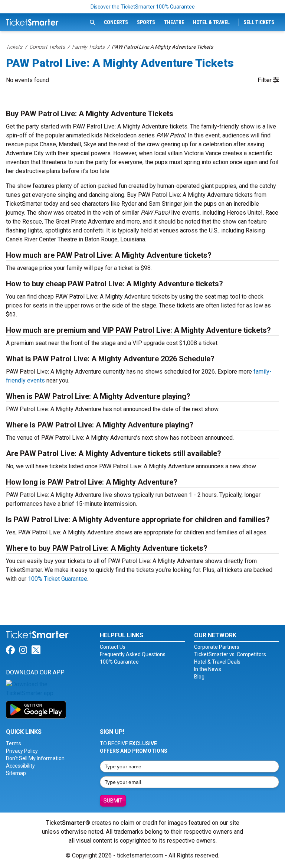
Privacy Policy (22, 751)
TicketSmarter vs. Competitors (230, 654)
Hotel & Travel (211, 22)
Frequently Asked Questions (133, 654)
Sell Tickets (258, 22)
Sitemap (16, 773)
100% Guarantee (119, 662)
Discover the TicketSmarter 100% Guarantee (143, 7)
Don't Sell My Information (35, 758)
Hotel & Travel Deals (217, 662)
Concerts (116, 22)
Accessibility (20, 766)
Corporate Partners (216, 647)
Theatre (174, 22)
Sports (146, 22)
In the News (207, 669)
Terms (13, 743)
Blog (199, 677)
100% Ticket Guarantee (57, 578)
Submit (113, 801)
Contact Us (112, 647)
